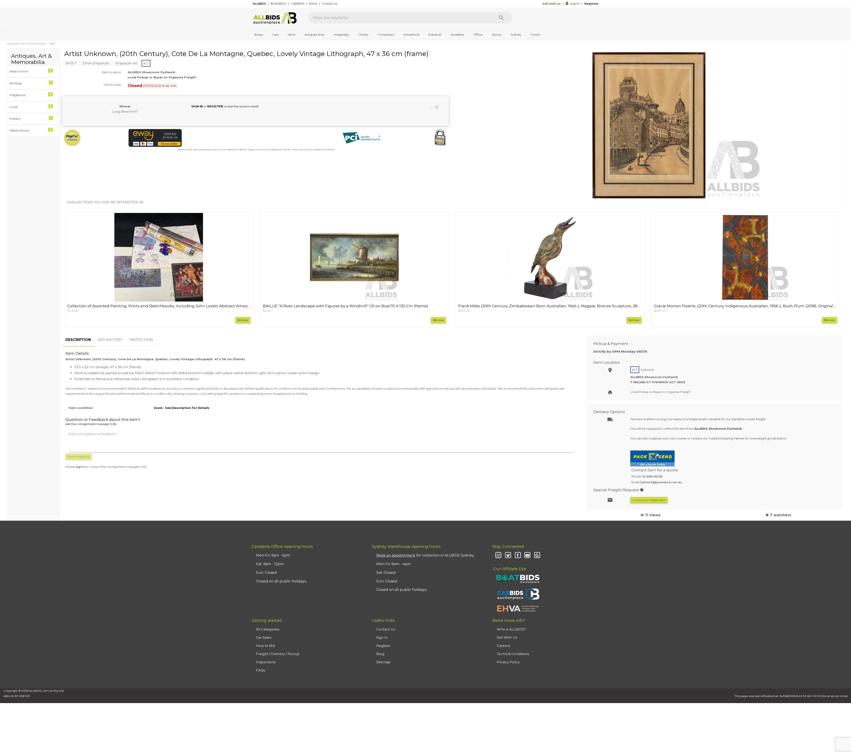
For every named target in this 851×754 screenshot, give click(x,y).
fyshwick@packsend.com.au (661, 482)
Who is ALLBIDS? (511, 629)
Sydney (515, 34)
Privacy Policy (508, 662)
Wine (291, 34)
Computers (386, 34)
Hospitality (341, 34)
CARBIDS (298, 3)
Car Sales (263, 637)
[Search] (501, 17)
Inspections (265, 662)
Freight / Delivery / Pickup (277, 654)
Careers (503, 646)
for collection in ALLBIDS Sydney (425, 555)
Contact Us (385, 629)
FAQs (260, 670)
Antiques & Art (314, 34)
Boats (258, 34)
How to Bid (265, 646)
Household (411, 34)
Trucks (535, 34)
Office (477, 34)
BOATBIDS (279, 3)
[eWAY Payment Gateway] (191, 138)
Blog (380, 654)
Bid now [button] (243, 320)
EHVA (313, 3)
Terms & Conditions (513, 654)
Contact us (330, 3)
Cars (275, 34)
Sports (496, 34)
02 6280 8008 (652, 476)
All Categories (267, 629)
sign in (80, 466)
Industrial (434, 34)
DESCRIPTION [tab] (78, 340)
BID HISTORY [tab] (110, 340)
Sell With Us (507, 637)
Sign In (575, 3)
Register (591, 3)
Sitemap (383, 662)
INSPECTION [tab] (141, 340)
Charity (363, 34)
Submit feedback (78, 456)
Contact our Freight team (649, 500)
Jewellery (457, 34)
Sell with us (552, 3)
